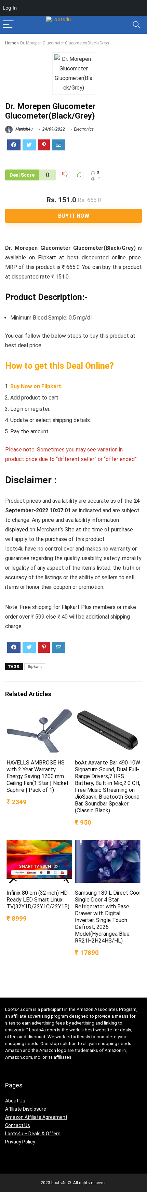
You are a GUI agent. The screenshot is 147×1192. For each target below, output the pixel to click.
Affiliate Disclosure (25, 1109)
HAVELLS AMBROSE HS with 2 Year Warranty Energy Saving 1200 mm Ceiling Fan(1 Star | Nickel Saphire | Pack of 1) (37, 776)
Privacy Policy (20, 1141)
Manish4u (23, 129)
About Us (15, 1100)
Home (10, 43)
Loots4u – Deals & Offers (33, 1133)
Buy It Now (73, 216)
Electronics (84, 129)
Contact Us (17, 1125)
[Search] (136, 25)
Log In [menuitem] (10, 8)
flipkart (34, 666)
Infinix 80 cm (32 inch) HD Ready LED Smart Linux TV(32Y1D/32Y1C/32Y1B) (37, 900)
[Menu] (8, 25)
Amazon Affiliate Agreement (36, 1117)
